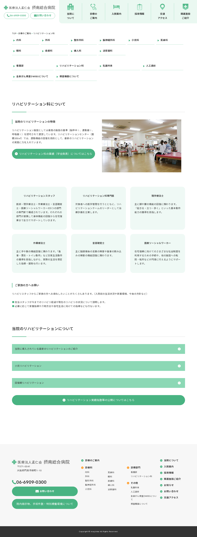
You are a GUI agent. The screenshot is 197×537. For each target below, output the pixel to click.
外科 (87, 476)
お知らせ (169, 485)
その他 (134, 483)
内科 (87, 472)
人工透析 (135, 491)
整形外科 (89, 480)
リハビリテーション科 (141, 476)
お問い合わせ (171, 491)
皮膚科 (111, 481)
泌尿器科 (112, 489)
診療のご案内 (92, 460)
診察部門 (135, 467)
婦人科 (111, 485)
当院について (171, 460)
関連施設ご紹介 (172, 479)
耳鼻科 (111, 472)
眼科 (110, 476)
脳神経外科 (90, 485)
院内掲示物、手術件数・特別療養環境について (44, 504)
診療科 (88, 467)
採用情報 (169, 472)
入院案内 (169, 466)
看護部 (134, 472)
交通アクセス (171, 497)
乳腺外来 (135, 487)
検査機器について (139, 504)
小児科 (88, 489)
